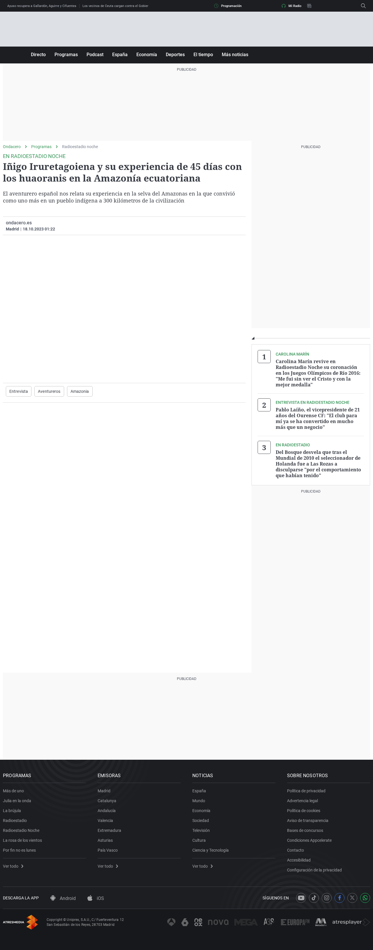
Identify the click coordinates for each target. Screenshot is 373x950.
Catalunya (107, 800)
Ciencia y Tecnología (210, 850)
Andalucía (107, 810)
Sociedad (200, 820)
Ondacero (12, 146)
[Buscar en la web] (363, 6)
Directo (38, 54)
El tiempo (203, 54)
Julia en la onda (17, 800)
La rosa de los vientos (22, 840)
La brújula (12, 810)
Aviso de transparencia (307, 820)
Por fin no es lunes (19, 850)
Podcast (95, 54)
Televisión (201, 830)
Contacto (295, 850)
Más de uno (13, 791)
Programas (66, 54)
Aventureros (49, 391)
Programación (231, 6)
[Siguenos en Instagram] (327, 898)
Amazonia (80, 391)
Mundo (198, 800)
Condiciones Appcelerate (309, 840)
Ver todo (10, 866)
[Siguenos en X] (352, 898)
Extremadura (109, 830)
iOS (100, 898)
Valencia (105, 820)
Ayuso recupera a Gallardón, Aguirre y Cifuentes (41, 6)
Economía (146, 54)
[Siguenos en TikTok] (314, 898)
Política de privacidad (306, 791)
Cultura (199, 840)
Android (67, 898)
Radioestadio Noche (21, 830)
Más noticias (235, 54)
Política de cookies (303, 810)
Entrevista (18, 391)
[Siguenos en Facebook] (339, 898)
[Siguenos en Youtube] (301, 898)
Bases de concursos (305, 830)
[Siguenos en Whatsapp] (365, 898)
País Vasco (108, 850)
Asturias (105, 840)
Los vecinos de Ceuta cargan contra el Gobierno (117, 6)
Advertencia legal (302, 800)
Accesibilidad (299, 860)
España (120, 54)
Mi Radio (294, 6)
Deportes (175, 54)
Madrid (104, 791)
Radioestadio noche (80, 146)
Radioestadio (15, 820)
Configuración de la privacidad (314, 870)
